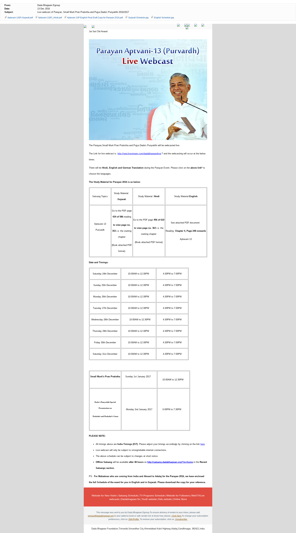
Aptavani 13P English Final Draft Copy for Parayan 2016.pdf (95, 17)
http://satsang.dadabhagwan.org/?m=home (170, 462)
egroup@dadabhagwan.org (101, 516)
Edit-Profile (133, 519)
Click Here (176, 516)
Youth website (149, 499)
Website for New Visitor (104, 495)
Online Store (180, 499)
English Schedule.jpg (164, 17)
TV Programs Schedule (152, 495)
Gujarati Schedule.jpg (138, 17)
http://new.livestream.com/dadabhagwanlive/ (139, 153)
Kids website (165, 499)
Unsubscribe (181, 519)
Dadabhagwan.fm (130, 499)
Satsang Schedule (128, 495)
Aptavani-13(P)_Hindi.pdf (50, 17)
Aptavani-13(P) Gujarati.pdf (20, 17)
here (202, 444)
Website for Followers (178, 495)
